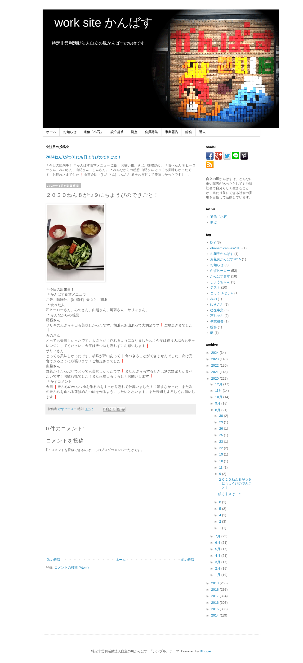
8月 (218, 410)
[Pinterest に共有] (123, 409)
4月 (218, 555)
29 (221, 422)
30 (221, 416)
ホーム (51, 132)
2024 (215, 353)
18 (221, 461)
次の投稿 (53, 560)
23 (221, 441)
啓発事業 (216, 310)
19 (221, 454)
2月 (218, 568)
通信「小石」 (93, 132)
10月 (219, 397)
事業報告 (171, 132)
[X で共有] (114, 409)
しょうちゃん (220, 282)
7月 (218, 536)
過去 (202, 132)
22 (221, 448)
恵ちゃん (216, 316)
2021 (215, 372)
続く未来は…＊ (229, 494)
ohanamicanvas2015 (225, 248)
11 (221, 467)
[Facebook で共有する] (118, 409)
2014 (215, 615)
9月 (218, 403)
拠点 (134, 132)
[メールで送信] (105, 409)
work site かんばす (98, 22)
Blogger (205, 651)
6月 (218, 542)
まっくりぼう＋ (221, 293)
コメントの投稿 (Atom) (71, 567)
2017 (215, 596)
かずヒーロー (220, 270)
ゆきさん (216, 304)
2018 (215, 589)
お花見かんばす (221, 254)
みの (213, 299)
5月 (218, 549)
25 (221, 435)
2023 (215, 359)
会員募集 (151, 132)
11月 (219, 390)
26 (221, 428)
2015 (215, 609)
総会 (188, 132)
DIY (213, 242)
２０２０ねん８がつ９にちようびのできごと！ (235, 483)
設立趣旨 (117, 132)
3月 (218, 562)
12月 (219, 384)
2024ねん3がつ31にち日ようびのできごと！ (83, 157)
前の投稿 (187, 560)
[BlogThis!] (109, 409)
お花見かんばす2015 (225, 259)
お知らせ (69, 132)
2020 (215, 378)
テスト (215, 287)
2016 (215, 602)
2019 (215, 583)
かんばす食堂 (220, 276)
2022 (215, 365)
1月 (218, 575)
